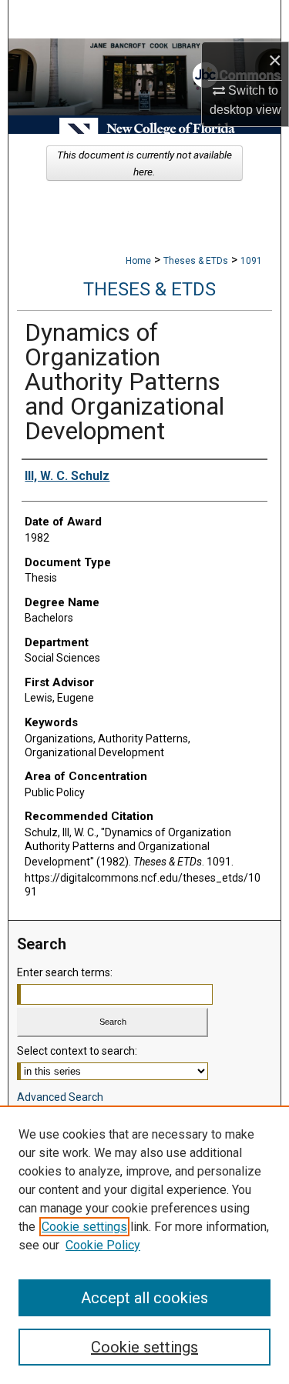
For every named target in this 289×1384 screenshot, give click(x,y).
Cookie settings (84, 1226)
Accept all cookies (144, 1298)
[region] (144, 1245)
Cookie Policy (103, 1245)
